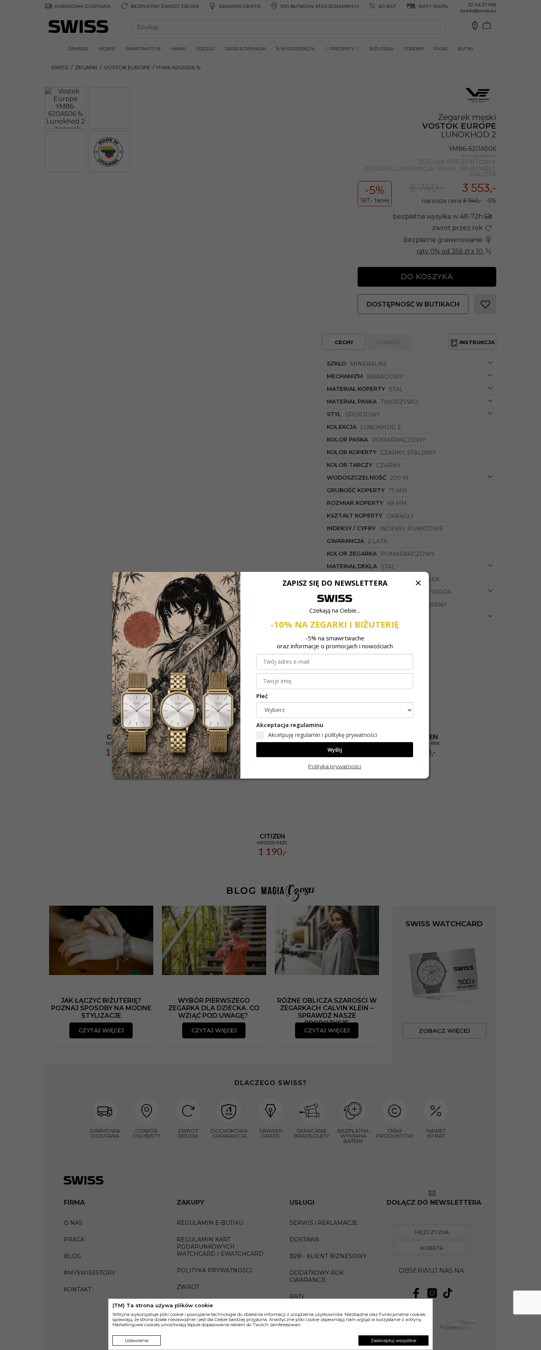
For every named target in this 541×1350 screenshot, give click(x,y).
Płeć (262, 696)
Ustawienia (137, 1340)
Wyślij (335, 749)
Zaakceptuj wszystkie (393, 1340)
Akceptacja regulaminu (289, 725)
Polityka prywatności (334, 766)
